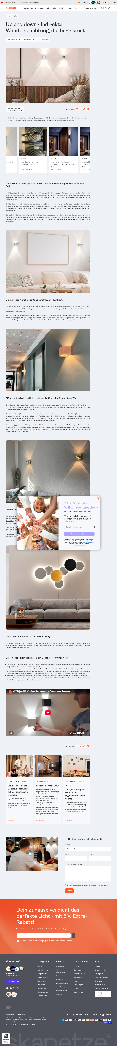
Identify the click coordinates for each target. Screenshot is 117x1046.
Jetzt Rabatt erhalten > (79, 534)
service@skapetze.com (88, 542)
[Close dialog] (98, 498)
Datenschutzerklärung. (79, 545)
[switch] (6, 1042)
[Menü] (9, 1034)
